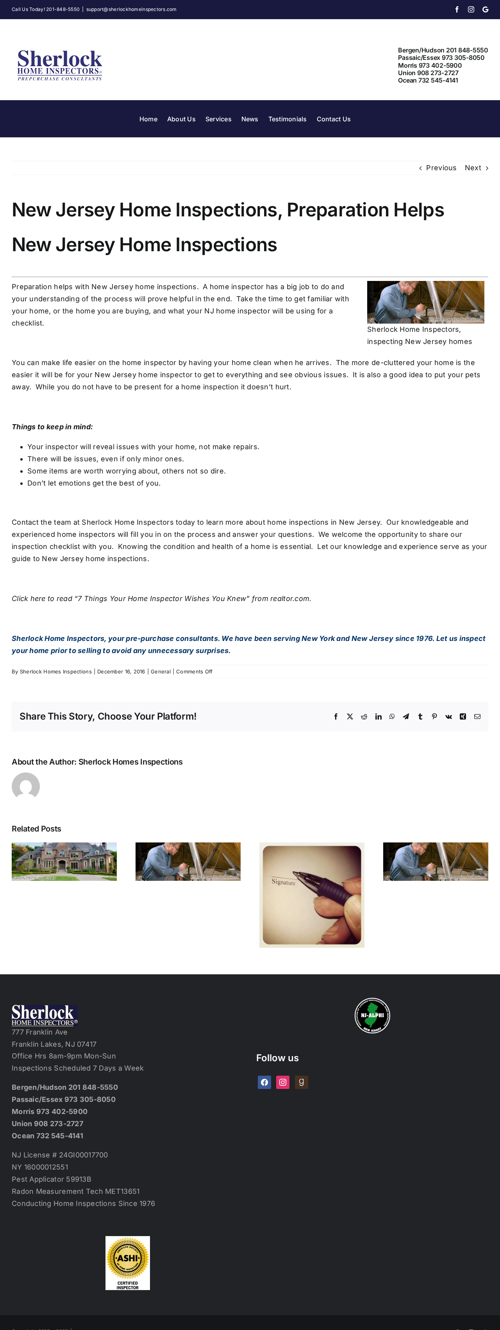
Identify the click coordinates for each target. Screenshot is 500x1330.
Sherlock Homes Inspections (56, 671)
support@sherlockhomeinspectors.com (131, 9)
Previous (441, 168)
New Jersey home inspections (143, 287)
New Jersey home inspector (144, 375)
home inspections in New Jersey (323, 522)
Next (473, 168)
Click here (29, 598)
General (161, 671)
